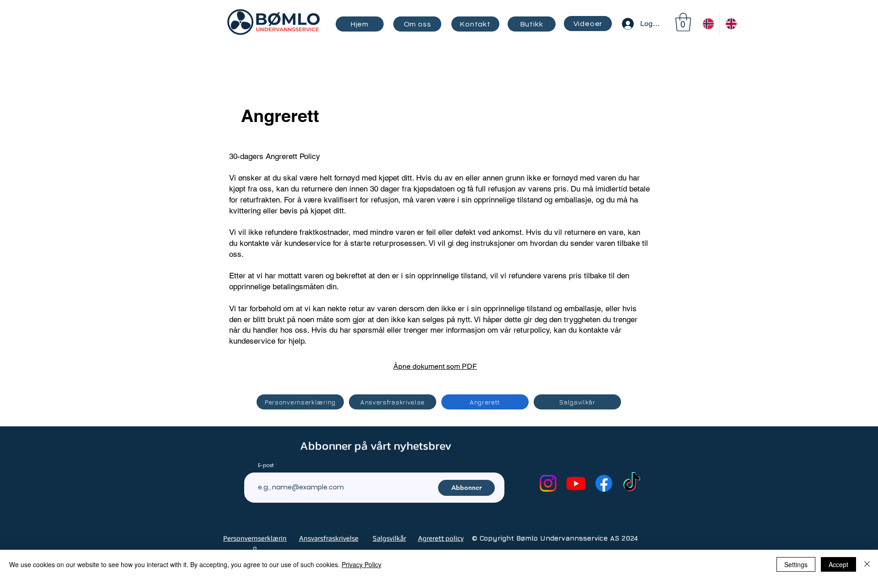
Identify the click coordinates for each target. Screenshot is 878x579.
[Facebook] (604, 483)
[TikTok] (632, 483)
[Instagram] (548, 483)
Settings (796, 564)
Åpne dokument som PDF (435, 366)
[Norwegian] (708, 23)
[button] (683, 22)
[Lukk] (867, 564)
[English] (730, 23)
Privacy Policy (361, 564)
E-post (266, 465)
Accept (838, 564)
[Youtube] (576, 483)
